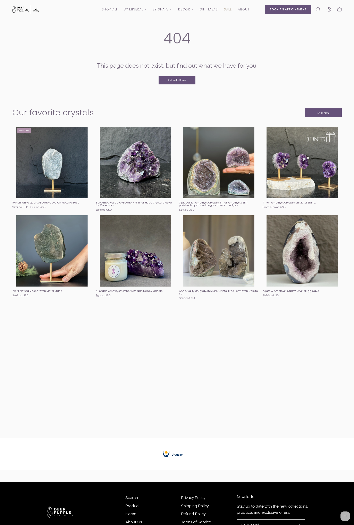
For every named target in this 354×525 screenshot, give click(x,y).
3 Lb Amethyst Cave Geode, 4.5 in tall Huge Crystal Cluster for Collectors (134, 204)
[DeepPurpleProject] (25, 9)
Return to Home (177, 80)
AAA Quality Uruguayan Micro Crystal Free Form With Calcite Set (218, 292)
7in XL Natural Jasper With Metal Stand (37, 291)
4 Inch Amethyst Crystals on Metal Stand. (289, 202)
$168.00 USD (20, 295)
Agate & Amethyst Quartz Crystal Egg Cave (290, 291)
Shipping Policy (195, 505)
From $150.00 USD (274, 207)
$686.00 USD (270, 295)
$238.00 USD (104, 210)
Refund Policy (193, 513)
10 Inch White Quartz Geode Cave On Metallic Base (45, 202)
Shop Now (323, 112)
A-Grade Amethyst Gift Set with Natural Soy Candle (129, 291)
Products (133, 505)
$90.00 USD (103, 295)
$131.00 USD (186, 210)
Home (130, 513)
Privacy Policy (193, 497)
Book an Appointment (288, 9)
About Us (133, 522)
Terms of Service (196, 522)
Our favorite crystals (53, 112)
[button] (318, 9)
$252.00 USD (187, 298)
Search (131, 497)
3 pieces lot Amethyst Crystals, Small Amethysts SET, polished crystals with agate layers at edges (213, 204)
